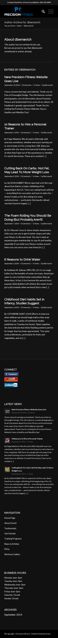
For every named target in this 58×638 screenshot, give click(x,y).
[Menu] (49, 11)
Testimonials (10, 528)
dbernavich (48, 85)
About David (10, 523)
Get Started (9, 533)
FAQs (7, 549)
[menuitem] (42, 11)
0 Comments (27, 85)
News (38, 85)
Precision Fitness (23, 634)
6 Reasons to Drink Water (22, 259)
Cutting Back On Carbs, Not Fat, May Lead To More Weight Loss (26, 170)
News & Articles (11, 544)
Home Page (9, 518)
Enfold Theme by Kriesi (41, 634)
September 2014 (13, 614)
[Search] (42, 11)
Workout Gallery (12, 554)
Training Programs (13, 538)
